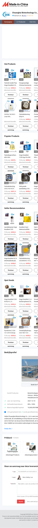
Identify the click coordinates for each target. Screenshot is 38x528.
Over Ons (33, 22)
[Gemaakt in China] (15, 4)
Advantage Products (12, 455)
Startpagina (8, 22)
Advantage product (31, 455)
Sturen (21, 501)
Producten (21, 22)
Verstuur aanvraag (11, 95)
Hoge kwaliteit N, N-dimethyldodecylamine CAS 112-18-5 (11, 260)
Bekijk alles (7, 429)
